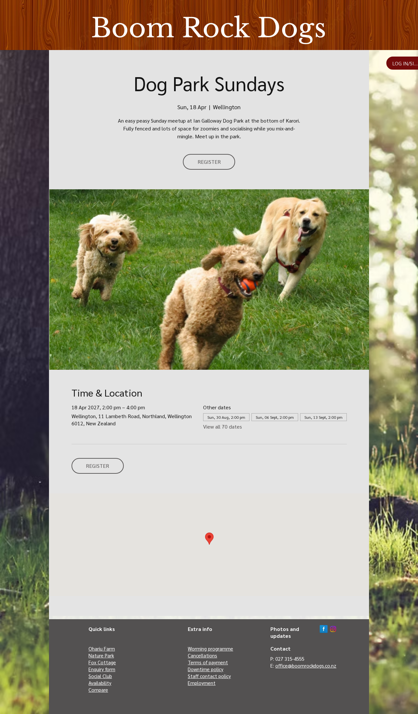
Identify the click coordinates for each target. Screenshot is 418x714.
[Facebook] (324, 629)
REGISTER (209, 161)
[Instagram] (333, 629)
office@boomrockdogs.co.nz (305, 665)
